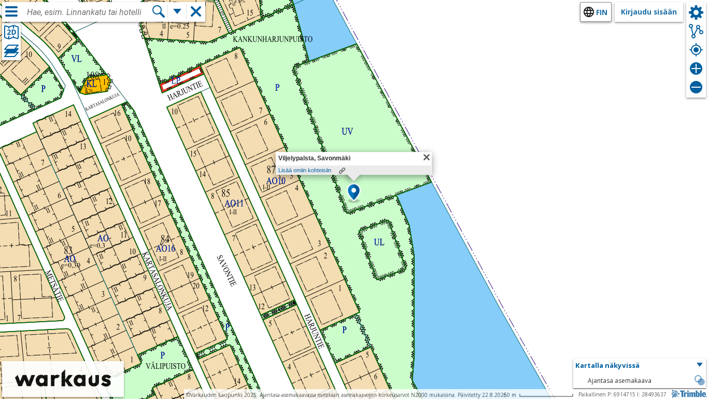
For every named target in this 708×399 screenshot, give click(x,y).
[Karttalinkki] (342, 171)
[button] (354, 193)
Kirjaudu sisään (649, 12)
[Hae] (158, 11)
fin (601, 12)
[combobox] (89, 12)
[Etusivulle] (63, 390)
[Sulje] (426, 157)
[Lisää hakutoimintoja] (177, 11)
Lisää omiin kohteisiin (304, 170)
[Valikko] (11, 11)
